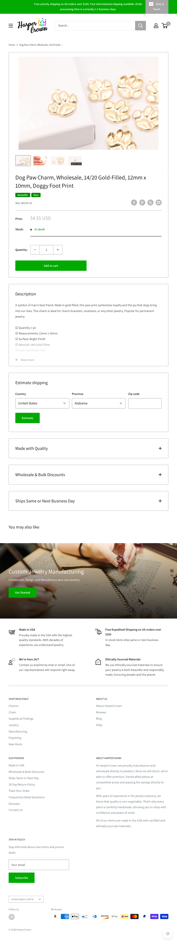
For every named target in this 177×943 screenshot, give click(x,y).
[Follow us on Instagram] (12, 917)
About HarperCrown (109, 706)
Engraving (15, 738)
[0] (165, 25)
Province (77, 394)
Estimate (27, 418)
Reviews (101, 712)
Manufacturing (18, 731)
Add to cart (51, 266)
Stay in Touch (158, 6)
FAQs (99, 725)
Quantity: (21, 250)
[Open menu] (11, 25)
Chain (12, 712)
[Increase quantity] (57, 249)
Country (20, 394)
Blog (99, 718)
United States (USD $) (22, 899)
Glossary (14, 804)
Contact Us (16, 810)
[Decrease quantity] (35, 249)
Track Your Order (19, 791)
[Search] (140, 25)
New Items (15, 744)
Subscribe (21, 878)
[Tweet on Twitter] (150, 203)
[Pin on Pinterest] (142, 203)
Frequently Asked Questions (27, 797)
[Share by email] (159, 203)
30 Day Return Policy (22, 784)
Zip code (133, 394)
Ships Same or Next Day (24, 778)
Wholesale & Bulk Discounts (26, 772)
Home (12, 44)
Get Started (22, 592)
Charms (14, 706)
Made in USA (16, 765)
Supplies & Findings (21, 718)
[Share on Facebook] (134, 203)
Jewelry (14, 725)
